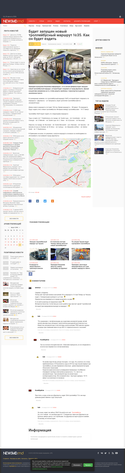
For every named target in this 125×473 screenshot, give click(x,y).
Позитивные (64, 26)
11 (8, 239)
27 (14, 245)
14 (17, 239)
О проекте (6, 458)
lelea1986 (104, 67)
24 (5, 245)
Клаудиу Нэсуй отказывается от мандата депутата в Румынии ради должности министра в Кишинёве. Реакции (13, 146)
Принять (88, 465)
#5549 (59, 357)
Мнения (98, 48)
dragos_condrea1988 (107, 52)
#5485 (58, 390)
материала (6, 466)
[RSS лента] (113, 453)
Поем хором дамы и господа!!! (17, 257)
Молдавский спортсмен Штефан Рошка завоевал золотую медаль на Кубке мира (13, 286)
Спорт (96, 21)
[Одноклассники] (109, 453)
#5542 (54, 407)
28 (17, 245)
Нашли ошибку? (86, 197)
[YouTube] (116, 453)
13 (14, 239)
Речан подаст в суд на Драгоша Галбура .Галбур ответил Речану (14, 64)
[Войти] (120, 16)
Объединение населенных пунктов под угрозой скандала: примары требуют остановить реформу (14, 129)
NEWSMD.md (12, 466)
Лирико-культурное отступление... (16, 268)
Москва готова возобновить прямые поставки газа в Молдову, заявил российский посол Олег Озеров (13, 81)
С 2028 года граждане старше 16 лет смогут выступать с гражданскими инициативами (13, 112)
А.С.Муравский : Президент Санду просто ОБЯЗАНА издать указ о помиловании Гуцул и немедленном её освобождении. (108, 82)
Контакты (67, 21)
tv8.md (37, 192)
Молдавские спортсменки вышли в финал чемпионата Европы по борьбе (14, 321)
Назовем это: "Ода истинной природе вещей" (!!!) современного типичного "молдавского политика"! (13, 276)
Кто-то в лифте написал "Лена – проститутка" (16, 294)
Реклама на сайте (15, 458)
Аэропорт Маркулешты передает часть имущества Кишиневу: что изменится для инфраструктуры (13, 168)
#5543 (63, 339)
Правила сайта (32, 458)
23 (22, 242)
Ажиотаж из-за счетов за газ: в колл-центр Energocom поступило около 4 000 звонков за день (14, 71)
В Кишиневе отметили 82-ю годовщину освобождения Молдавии (13, 185)
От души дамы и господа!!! (15, 262)
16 (22, 239)
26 (11, 245)
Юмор (71, 26)
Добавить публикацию (82, 21)
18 (8, 242)
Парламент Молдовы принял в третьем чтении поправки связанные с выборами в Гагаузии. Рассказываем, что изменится (13, 102)
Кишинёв (86, 26)
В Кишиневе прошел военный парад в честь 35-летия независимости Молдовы (13, 121)
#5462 (55, 287)
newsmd (59, 44)
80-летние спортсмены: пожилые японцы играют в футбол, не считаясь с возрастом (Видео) (13, 303)
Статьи (41, 21)
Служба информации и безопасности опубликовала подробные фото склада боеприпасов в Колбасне (13, 194)
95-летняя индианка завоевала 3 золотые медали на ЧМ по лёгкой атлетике (13, 312)
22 (20, 242)
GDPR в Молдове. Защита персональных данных (110, 63)
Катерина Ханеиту (106, 88)
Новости (32, 21)
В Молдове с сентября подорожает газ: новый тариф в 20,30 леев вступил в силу (14, 177)
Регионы (55, 26)
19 (11, 242)
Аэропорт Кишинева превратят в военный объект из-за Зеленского (108, 55)
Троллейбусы (76, 412)
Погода (38, 26)
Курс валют (78, 26)
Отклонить (77, 465)
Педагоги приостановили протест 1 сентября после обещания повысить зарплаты (11, 47)
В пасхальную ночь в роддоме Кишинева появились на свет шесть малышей (13, 329)
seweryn (38, 288)
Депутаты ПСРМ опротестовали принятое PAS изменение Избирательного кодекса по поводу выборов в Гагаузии (13, 38)
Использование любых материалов (12, 463)
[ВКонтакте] (102, 453)
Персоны (31, 26)
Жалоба (38, 309)
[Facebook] (98, 453)
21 (17, 242)
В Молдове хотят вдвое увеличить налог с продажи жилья (13, 137)
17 (5, 242)
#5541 (54, 316)
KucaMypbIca (44, 340)
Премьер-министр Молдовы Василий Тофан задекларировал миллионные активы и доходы (14, 203)
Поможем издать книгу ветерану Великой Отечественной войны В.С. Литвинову (107, 72)
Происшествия (46, 26)
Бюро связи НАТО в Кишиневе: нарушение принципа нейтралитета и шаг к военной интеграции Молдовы (108, 93)
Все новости (14, 218)
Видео (58, 21)
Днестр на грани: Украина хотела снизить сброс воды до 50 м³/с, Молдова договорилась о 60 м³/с (13, 56)
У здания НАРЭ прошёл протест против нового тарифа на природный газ (13, 211)
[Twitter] (105, 453)
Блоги (50, 21)
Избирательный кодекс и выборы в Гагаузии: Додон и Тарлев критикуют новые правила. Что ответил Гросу (13, 91)
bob (39, 316)
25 (8, 245)
